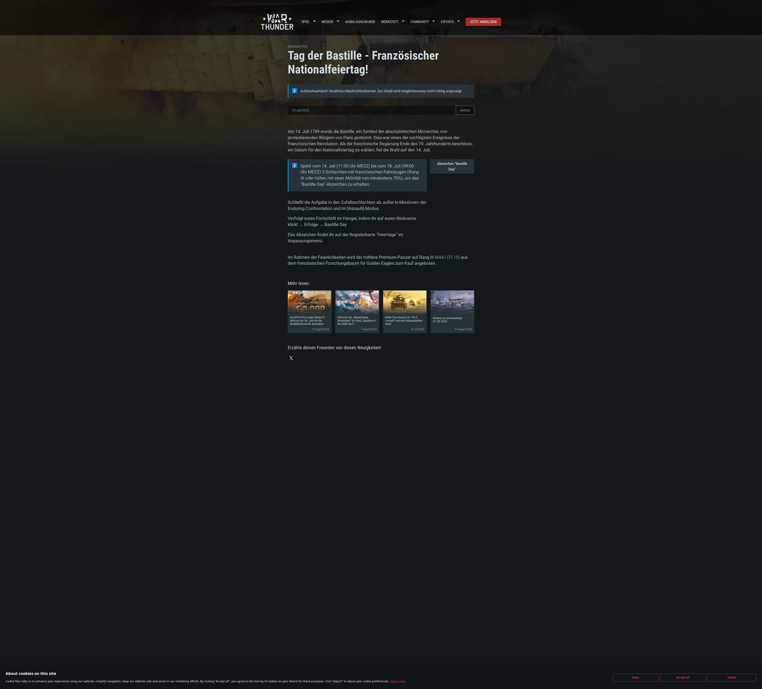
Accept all (682, 677)
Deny (635, 677)
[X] (291, 358)
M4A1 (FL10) (447, 257)
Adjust (731, 677)
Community (419, 22)
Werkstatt (389, 22)
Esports (447, 22)
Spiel (305, 22)
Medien (327, 22)
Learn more (398, 681)
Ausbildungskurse (360, 22)
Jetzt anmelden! (483, 22)
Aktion (465, 110)
